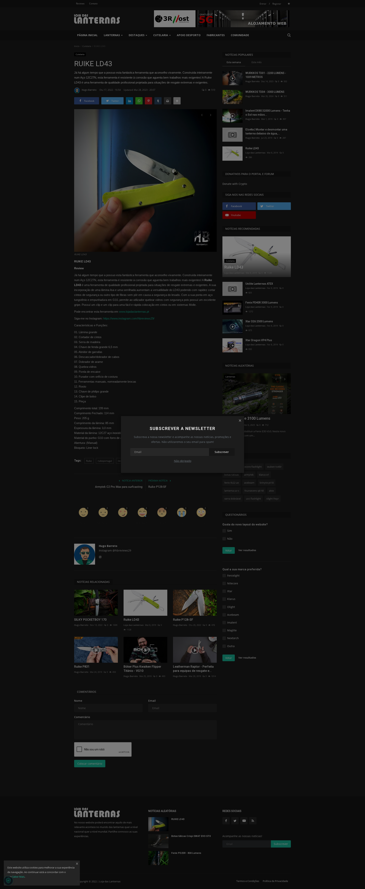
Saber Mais (18, 876)
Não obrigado (182, 461)
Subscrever (222, 452)
